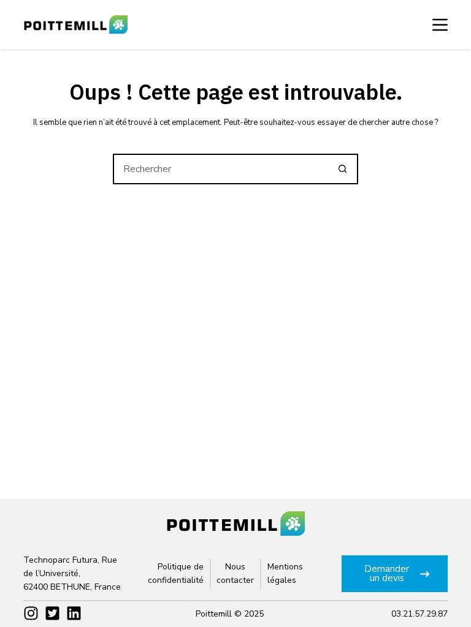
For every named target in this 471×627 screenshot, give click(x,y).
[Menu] (440, 24)
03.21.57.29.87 (419, 614)
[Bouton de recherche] (342, 169)
